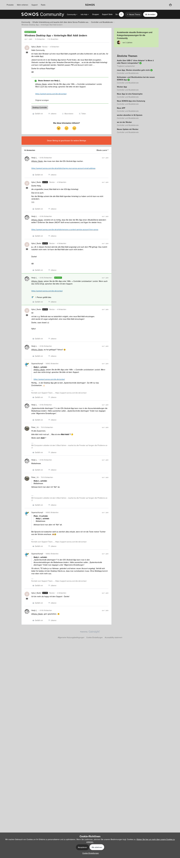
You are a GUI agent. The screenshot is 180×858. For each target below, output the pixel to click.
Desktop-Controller (39, 107)
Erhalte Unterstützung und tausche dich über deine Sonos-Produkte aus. (61, 22)
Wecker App (122, 86)
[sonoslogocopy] (90, 5)
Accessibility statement (113, 637)
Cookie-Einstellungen (94, 637)
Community (25, 22)
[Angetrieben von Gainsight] (90, 632)
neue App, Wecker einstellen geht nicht (133, 70)
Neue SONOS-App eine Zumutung (131, 101)
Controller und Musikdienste (102, 22)
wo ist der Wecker (124, 122)
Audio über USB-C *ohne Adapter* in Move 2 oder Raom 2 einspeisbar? (135, 61)
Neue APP (121, 108)
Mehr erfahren (22, 5)
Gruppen (95, 14)
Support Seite (107, 14)
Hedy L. (34, 157)
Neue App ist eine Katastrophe (130, 94)
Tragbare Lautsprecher (126, 66)
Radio (43, 5)
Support (34, 5)
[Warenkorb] (170, 5)
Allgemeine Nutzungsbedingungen (71, 637)
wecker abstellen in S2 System (129, 115)
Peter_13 (34, 427)
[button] (133, 14)
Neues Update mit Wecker (127, 129)
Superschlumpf (37, 363)
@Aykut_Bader (41, 84)
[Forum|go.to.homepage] (42, 14)
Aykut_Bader (36, 46)
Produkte (10, 5)
